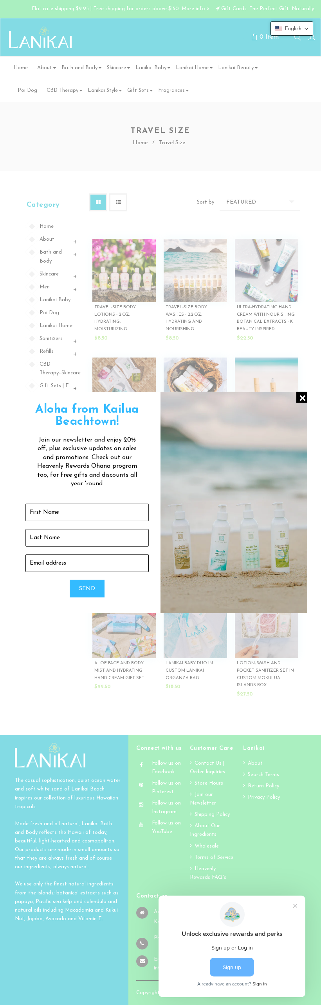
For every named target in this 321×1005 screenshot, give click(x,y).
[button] (292, 28)
